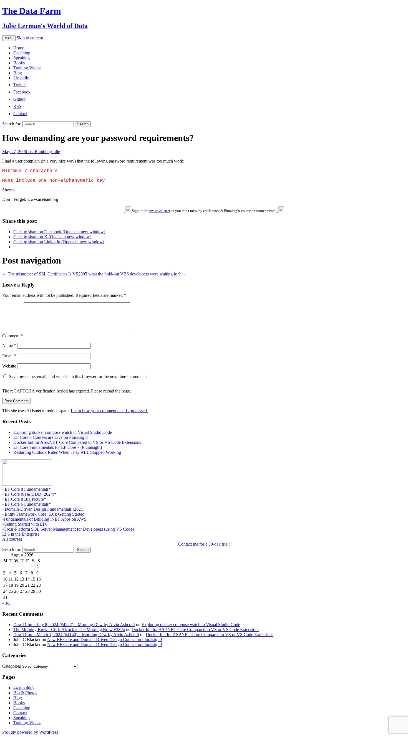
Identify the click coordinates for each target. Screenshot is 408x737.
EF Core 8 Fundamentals (27, 489)
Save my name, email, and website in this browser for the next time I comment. (78, 376)
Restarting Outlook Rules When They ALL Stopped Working (67, 452)
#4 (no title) (23, 687)
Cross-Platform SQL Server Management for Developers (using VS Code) (69, 529)
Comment (12, 335)
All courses (12, 539)
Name (9, 345)
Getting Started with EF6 (25, 524)
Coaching (21, 52)
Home (18, 47)
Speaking (21, 57)
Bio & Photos (25, 692)
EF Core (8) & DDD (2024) (29, 494)
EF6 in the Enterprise (20, 534)
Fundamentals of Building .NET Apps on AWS (45, 519)
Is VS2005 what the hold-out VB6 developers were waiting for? (127, 274)
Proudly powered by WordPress (30, 732)
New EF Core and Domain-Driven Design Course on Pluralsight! (104, 639)
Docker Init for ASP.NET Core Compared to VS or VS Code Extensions (77, 442)
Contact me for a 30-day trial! (204, 544)
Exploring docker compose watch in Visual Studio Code (62, 432)
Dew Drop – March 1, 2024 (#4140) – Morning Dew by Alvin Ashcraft (76, 634)
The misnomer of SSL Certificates (34, 274)
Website (9, 366)
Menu (8, 38)
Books (19, 62)
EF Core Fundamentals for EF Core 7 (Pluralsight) (57, 447)
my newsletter (159, 211)
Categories (11, 666)
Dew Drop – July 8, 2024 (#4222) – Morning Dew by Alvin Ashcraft (74, 624)
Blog (17, 72)
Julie (56, 151)
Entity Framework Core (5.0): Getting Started (44, 514)
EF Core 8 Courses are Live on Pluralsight (50, 437)
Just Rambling (39, 151)
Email (9, 355)
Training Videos (27, 67)
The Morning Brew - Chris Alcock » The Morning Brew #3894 (69, 629)
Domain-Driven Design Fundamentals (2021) (44, 509)
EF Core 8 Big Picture (24, 499)
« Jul (6, 603)
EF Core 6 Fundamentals (27, 504)
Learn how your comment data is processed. (109, 410)
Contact (20, 712)
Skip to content (30, 38)
